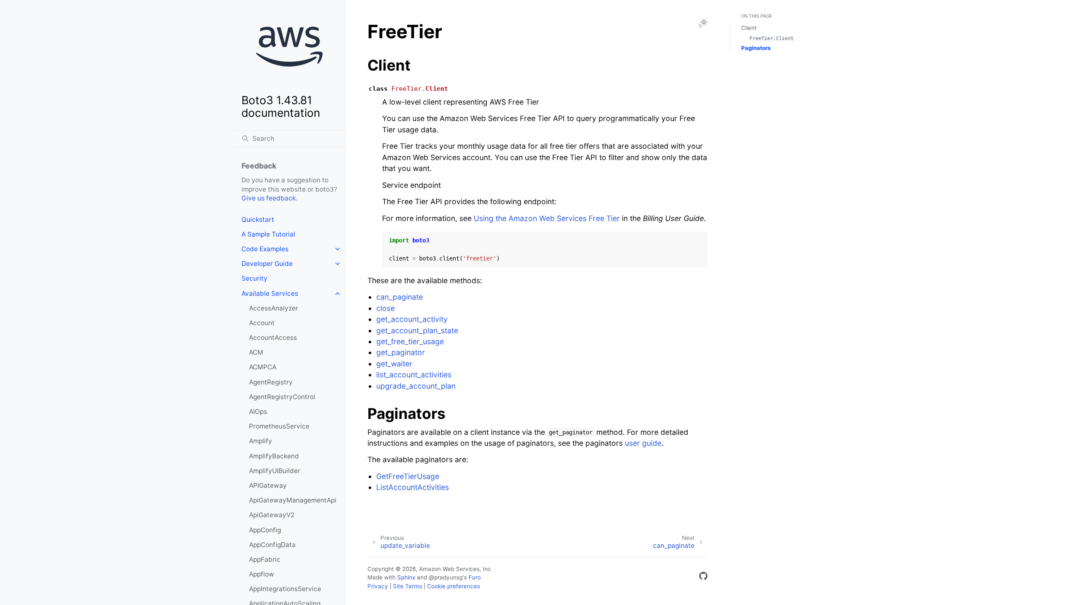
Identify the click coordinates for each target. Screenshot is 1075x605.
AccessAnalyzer (273, 308)
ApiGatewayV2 (271, 515)
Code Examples (264, 249)
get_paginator (400, 352)
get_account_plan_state (417, 330)
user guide (643, 443)
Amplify (260, 441)
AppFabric (265, 559)
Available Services (269, 293)
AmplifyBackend (274, 456)
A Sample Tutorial (268, 234)
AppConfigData (272, 545)
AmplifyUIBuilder (274, 471)
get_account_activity (412, 319)
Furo (475, 577)
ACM (256, 352)
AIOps (258, 412)
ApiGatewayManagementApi (292, 500)
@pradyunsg (446, 577)
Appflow (261, 574)
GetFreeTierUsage (407, 476)
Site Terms (407, 586)
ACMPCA (262, 367)
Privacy (377, 586)
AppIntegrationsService (285, 589)
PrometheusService (279, 426)
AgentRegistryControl (282, 397)
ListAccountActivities (412, 487)
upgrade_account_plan (416, 385)
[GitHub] (703, 577)
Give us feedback (268, 198)
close (385, 308)
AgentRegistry (271, 382)
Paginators (756, 48)
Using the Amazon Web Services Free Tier (547, 218)
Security (254, 278)
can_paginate (399, 296)
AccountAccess (273, 338)
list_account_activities (413, 374)
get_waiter (394, 363)
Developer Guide (267, 264)
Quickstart (257, 220)
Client (749, 27)
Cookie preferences (453, 586)
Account (262, 323)
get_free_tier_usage (410, 341)
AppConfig (265, 530)
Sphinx (406, 577)
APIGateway (268, 485)
